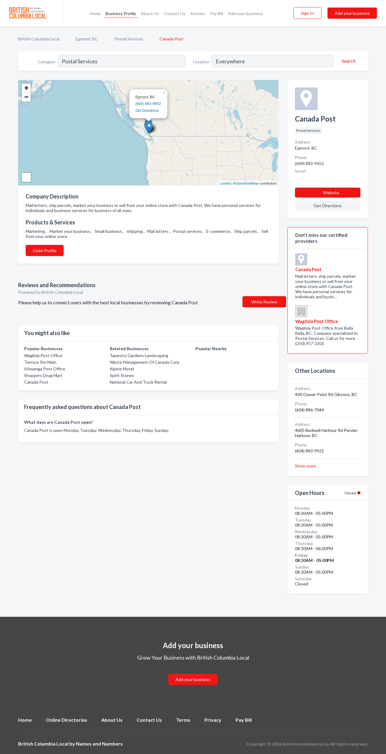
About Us (150, 13)
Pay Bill (216, 13)
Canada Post (36, 382)
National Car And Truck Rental (138, 382)
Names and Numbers (99, 743)
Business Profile (121, 13)
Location (201, 61)
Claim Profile (44, 250)
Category (46, 61)
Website (331, 192)
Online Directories (66, 720)
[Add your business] (193, 672)
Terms (183, 720)
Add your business (245, 13)
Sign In (307, 13)
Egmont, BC (87, 38)
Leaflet (225, 183)
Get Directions (147, 110)
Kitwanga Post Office (44, 368)
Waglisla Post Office (43, 355)
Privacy (212, 720)
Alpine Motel (122, 368)
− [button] (26, 97)
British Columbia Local (38, 38)
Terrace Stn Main (40, 362)
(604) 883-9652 (148, 103)
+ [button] (26, 88)
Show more (305, 465)
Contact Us (174, 13)
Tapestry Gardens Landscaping (139, 355)
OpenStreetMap (246, 183)
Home (95, 13)
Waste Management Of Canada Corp (144, 362)
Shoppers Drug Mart (43, 375)
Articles (197, 13)
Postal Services (128, 38)
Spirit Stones (122, 375)
